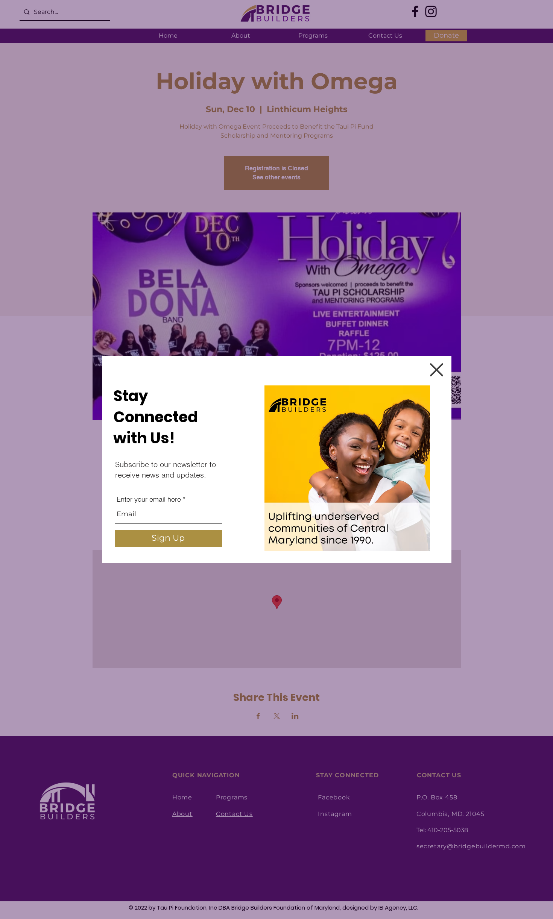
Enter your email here (149, 499)
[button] (436, 370)
